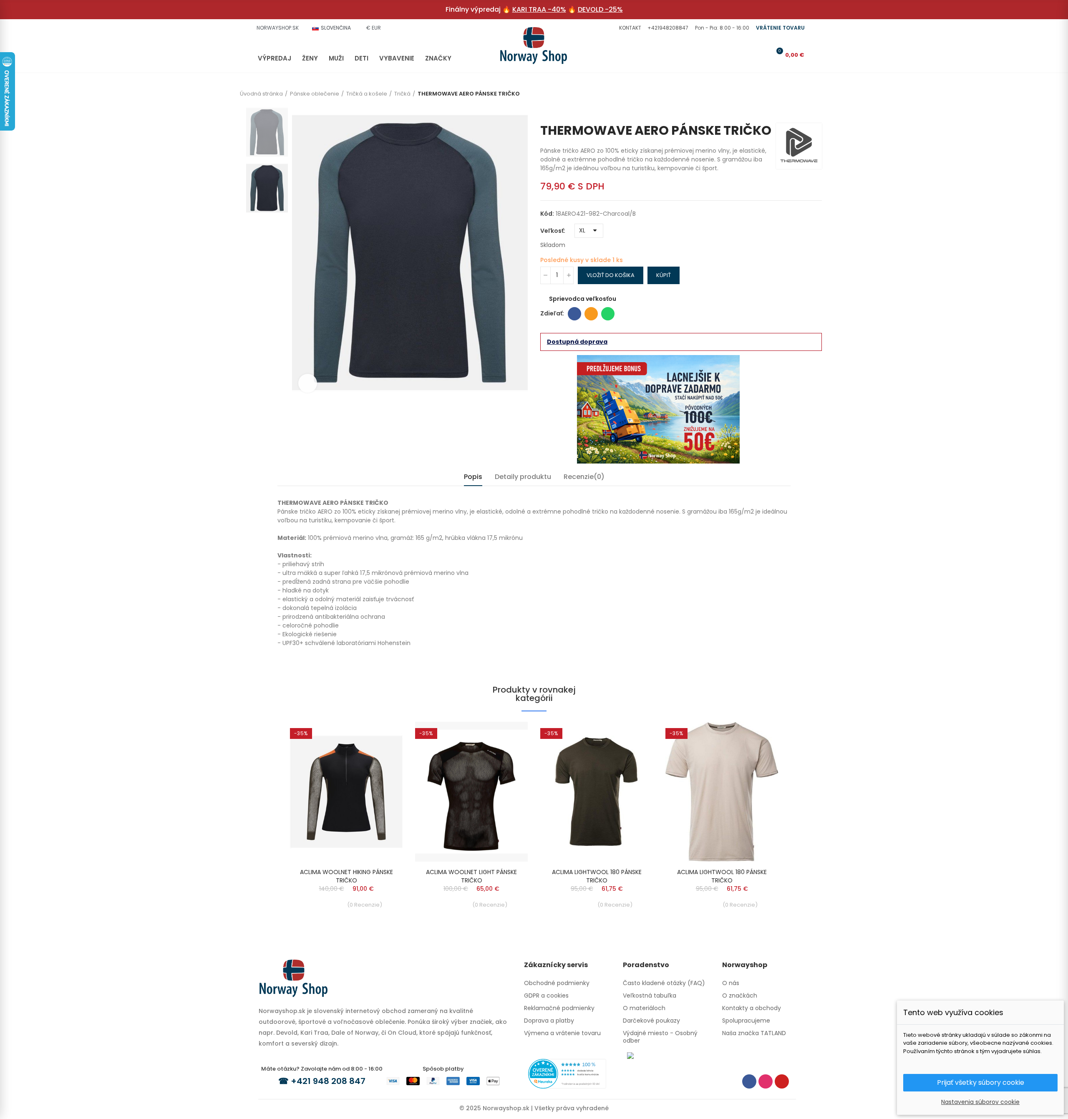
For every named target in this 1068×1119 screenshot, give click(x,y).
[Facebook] (749, 1081)
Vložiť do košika (611, 275)
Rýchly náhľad (381, 736)
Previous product (803, 110)
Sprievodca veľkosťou (582, 299)
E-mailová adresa (591, 313)
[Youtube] (782, 1081)
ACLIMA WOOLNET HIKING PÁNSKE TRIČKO (346, 876)
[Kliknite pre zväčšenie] (307, 383)
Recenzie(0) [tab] (584, 476)
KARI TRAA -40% (539, 9)
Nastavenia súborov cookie (980, 1102)
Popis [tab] (473, 476)
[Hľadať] (749, 54)
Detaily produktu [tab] (523, 476)
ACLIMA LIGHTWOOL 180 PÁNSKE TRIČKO (597, 876)
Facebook (574, 313)
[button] (629, 28)
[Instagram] (765, 1081)
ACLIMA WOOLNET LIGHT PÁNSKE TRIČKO (471, 876)
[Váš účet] (763, 54)
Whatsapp (608, 313)
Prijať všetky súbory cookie (980, 1082)
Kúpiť (663, 275)
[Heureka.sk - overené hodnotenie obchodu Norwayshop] (567, 1073)
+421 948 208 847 (328, 1081)
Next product (815, 110)
